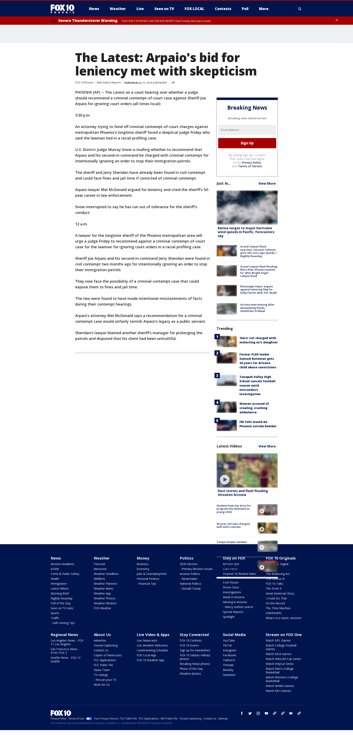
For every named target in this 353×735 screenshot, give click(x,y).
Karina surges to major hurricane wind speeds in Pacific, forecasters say (246, 232)
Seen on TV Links (62, 608)
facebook (242, 713)
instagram (258, 713)
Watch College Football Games (281, 647)
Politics (186, 558)
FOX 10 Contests (191, 640)
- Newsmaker (189, 579)
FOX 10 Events (189, 645)
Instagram (229, 650)
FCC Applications (105, 660)
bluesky (282, 713)
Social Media (234, 634)
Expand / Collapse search (299, 9)
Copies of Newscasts (108, 655)
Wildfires (99, 579)
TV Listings (101, 675)
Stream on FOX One (284, 634)
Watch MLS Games (278, 691)
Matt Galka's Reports (109, 82)
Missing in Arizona (235, 602)
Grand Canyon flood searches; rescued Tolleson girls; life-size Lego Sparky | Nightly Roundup (258, 251)
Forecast (99, 564)
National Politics (190, 584)
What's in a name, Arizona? (284, 618)
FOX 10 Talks (274, 584)
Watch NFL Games (278, 640)
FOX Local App (146, 655)
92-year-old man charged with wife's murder (233, 525)
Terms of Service (250, 166)
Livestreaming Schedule (152, 650)
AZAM (55, 569)
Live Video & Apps (153, 634)
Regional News (64, 634)
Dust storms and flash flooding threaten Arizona (243, 493)
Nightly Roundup (62, 598)
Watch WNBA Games (280, 686)
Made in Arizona (233, 597)
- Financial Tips (146, 584)
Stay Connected (194, 634)
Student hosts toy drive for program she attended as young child (234, 509)
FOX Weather (102, 608)
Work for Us (102, 685)
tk (274, 713)
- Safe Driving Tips (63, 623)
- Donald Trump (190, 588)
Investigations (232, 592)
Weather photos (190, 673)
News (56, 558)
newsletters (299, 713)
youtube (266, 713)
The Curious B (275, 579)
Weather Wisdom (105, 603)
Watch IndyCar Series (280, 664)
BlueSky (228, 670)
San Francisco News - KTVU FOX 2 (65, 651)
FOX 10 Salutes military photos (195, 657)
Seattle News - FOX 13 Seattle (65, 659)
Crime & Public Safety (65, 574)
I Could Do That (276, 598)
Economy (143, 569)
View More (267, 183)
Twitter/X (229, 660)
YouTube (229, 640)
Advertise (100, 640)
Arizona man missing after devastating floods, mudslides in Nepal (257, 308)
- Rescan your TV (105, 680)
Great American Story (280, 593)
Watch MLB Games (279, 654)
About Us (102, 634)
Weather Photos (104, 598)
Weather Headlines (106, 574)
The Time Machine (278, 608)
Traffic (55, 618)
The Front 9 (273, 588)
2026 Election (189, 564)
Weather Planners (105, 584)
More (263, 8)
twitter (250, 713)
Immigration (59, 584)
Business (143, 564)
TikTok (227, 645)
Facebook (229, 655)
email (291, 713)
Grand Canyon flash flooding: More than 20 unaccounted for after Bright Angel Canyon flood (259, 271)
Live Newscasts (147, 640)
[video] (247, 470)
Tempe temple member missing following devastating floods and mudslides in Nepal (232, 546)
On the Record (275, 603)
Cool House (230, 582)
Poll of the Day (60, 603)
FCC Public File (103, 665)
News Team (102, 670)
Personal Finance (148, 579)
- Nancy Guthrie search (238, 607)
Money (143, 558)
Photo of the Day (191, 669)
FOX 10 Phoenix (84, 82)
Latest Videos (229, 446)
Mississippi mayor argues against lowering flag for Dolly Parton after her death (258, 289)
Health (55, 579)
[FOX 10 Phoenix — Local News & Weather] (64, 9)
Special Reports (233, 612)
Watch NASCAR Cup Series (283, 659)
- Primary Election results (196, 569)
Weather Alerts (103, 588)
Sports (55, 613)
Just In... (224, 183)
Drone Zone (231, 587)
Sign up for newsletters (195, 650)
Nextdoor (229, 675)
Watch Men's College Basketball (280, 670)
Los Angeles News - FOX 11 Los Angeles (67, 642)
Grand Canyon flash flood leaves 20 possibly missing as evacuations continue (235, 565)
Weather (102, 558)
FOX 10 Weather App (150, 660)
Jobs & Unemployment (152, 574)
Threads (228, 665)
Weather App (102, 593)
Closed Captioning (106, 645)
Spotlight (229, 617)
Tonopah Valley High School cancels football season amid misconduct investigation (257, 385)
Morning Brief (60, 593)
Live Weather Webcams (152, 645)
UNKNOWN (273, 613)
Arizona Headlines (62, 564)
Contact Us (101, 650)
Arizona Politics (190, 574)
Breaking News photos (195, 664)
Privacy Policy (251, 162)
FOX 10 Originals (281, 558)
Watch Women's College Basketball (282, 679)
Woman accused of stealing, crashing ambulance (254, 408)
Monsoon (100, 569)
